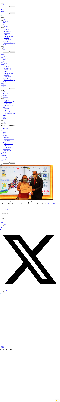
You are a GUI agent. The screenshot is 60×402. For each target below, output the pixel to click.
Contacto (2, 11)
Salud (3, 28)
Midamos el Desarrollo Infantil (7, 42)
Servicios (2, 25)
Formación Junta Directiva (7, 146)
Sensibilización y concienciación (6, 41)
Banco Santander (48, 203)
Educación (4, 138)
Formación (2, 46)
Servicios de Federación (5, 26)
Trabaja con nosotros (5, 157)
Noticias (4, 158)
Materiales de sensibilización (7, 140)
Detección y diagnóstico (5, 55)
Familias (4, 107)
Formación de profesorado (7, 33)
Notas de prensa (4, 121)
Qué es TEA (2, 90)
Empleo (3, 104)
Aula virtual (4, 47)
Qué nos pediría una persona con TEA (7, 92)
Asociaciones (4, 22)
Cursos (3, 116)
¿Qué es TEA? (3, 17)
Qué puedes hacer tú (3, 48)
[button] (30, 8)
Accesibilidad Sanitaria (6, 99)
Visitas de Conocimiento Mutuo (7, 39)
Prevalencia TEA (5, 19)
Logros (3, 131)
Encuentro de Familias (6, 37)
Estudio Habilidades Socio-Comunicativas (8, 105)
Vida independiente (5, 44)
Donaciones (4, 49)
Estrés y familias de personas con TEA (8, 40)
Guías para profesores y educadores (8, 31)
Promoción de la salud (6, 29)
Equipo (3, 24)
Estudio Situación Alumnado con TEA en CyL (9, 30)
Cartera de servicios (5, 135)
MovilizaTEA (5, 45)
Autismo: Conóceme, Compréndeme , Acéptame (9, 43)
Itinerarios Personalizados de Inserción (8, 36)
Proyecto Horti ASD (6, 34)
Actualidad (2, 3)
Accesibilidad (4, 115)
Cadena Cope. (54, 203)
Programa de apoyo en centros (7, 32)
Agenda (4, 4)
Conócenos (2, 20)
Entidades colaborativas (5, 95)
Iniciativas (2, 27)
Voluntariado (4, 118)
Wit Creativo (4, 292)
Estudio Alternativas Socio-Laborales (8, 35)
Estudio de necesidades (6, 110)
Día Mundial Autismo (6, 151)
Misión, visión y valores (5, 21)
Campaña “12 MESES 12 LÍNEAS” (8, 112)
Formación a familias (6, 38)
